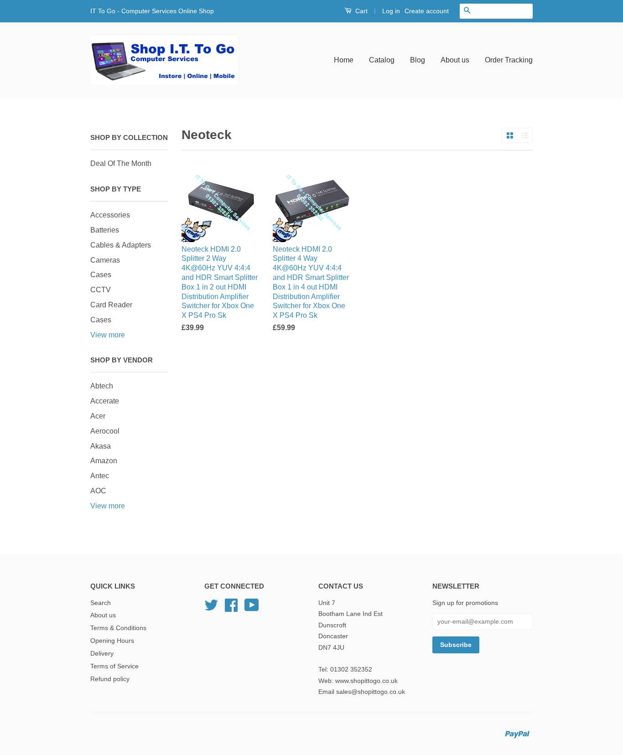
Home (343, 60)
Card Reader (111, 305)
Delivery (102, 653)
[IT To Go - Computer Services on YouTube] (251, 608)
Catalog (382, 60)
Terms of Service (114, 666)
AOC (98, 491)
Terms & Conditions (118, 628)
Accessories (110, 215)
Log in (391, 11)
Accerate (104, 401)
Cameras (105, 260)
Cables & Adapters (120, 245)
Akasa (100, 446)
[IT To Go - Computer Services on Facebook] (231, 608)
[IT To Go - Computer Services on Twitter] (211, 608)
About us (455, 60)
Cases (100, 275)
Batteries (104, 230)
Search (100, 603)
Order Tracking (509, 60)
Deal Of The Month (120, 163)
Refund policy (110, 679)
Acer (97, 416)
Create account (427, 11)
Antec (99, 476)
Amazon (103, 461)
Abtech (101, 386)
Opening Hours (112, 640)
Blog (417, 60)
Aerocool (104, 431)
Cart (360, 11)
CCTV (100, 290)
